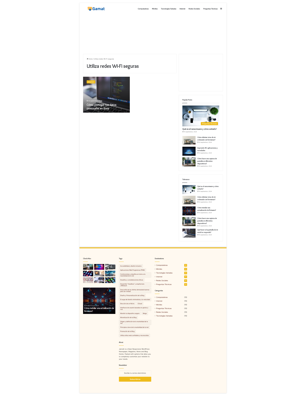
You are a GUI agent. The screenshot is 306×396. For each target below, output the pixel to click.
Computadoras (143, 9)
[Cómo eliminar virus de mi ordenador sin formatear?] (189, 140)
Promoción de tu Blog (127, 331)
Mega (145, 313)
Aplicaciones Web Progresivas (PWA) (132, 270)
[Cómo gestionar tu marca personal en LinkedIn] (88, 273)
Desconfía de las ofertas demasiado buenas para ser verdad (134, 290)
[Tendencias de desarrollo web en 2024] (88, 267)
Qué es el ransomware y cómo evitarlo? (199, 129)
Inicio (90, 59)
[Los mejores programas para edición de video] (99, 280)
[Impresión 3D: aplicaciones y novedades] (189, 151)
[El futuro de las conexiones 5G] (88, 280)
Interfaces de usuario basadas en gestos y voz (134, 308)
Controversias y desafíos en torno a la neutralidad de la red (132, 275)
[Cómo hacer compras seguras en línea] (110, 267)
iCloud (140, 303)
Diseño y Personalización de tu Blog (132, 295)
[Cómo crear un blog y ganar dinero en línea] (99, 267)
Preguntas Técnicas (210, 9)
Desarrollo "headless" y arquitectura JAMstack (132, 284)
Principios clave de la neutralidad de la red (134, 327)
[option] (99, 301)
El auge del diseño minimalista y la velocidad (135, 299)
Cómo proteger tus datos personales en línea (101, 106)
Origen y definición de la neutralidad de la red (134, 322)
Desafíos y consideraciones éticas (131, 280)
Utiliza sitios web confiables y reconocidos (134, 335)
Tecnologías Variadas (168, 9)
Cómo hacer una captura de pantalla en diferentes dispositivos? (207, 161)
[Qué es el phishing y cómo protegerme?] (99, 273)
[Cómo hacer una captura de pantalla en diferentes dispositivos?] (189, 161)
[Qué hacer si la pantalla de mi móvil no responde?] (189, 233)
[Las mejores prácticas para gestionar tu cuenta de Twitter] (110, 280)
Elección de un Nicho (127, 303)
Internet (182, 9)
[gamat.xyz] (96, 9)
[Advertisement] (153, 33)
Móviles (155, 9)
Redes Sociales (194, 9)
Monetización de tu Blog (128, 317)
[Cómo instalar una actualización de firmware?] (189, 210)
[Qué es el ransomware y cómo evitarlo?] (189, 189)
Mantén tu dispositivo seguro (129, 313)
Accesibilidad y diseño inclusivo (131, 266)
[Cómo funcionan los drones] (110, 273)
